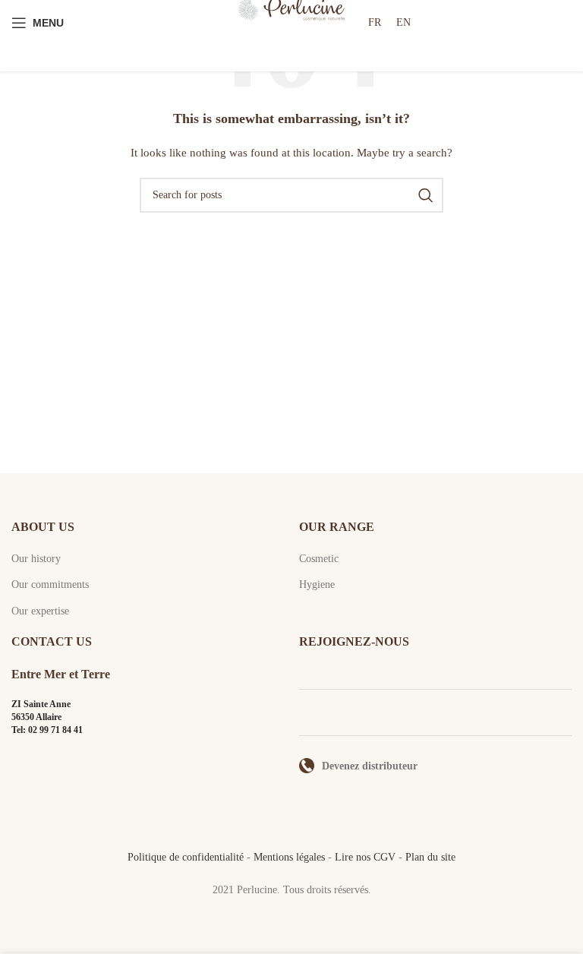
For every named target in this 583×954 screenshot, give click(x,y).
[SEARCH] (425, 195)
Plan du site (430, 857)
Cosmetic (319, 558)
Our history (36, 558)
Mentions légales (289, 857)
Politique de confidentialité (186, 857)
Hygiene (317, 584)
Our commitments (50, 584)
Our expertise (40, 611)
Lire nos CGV (365, 857)
